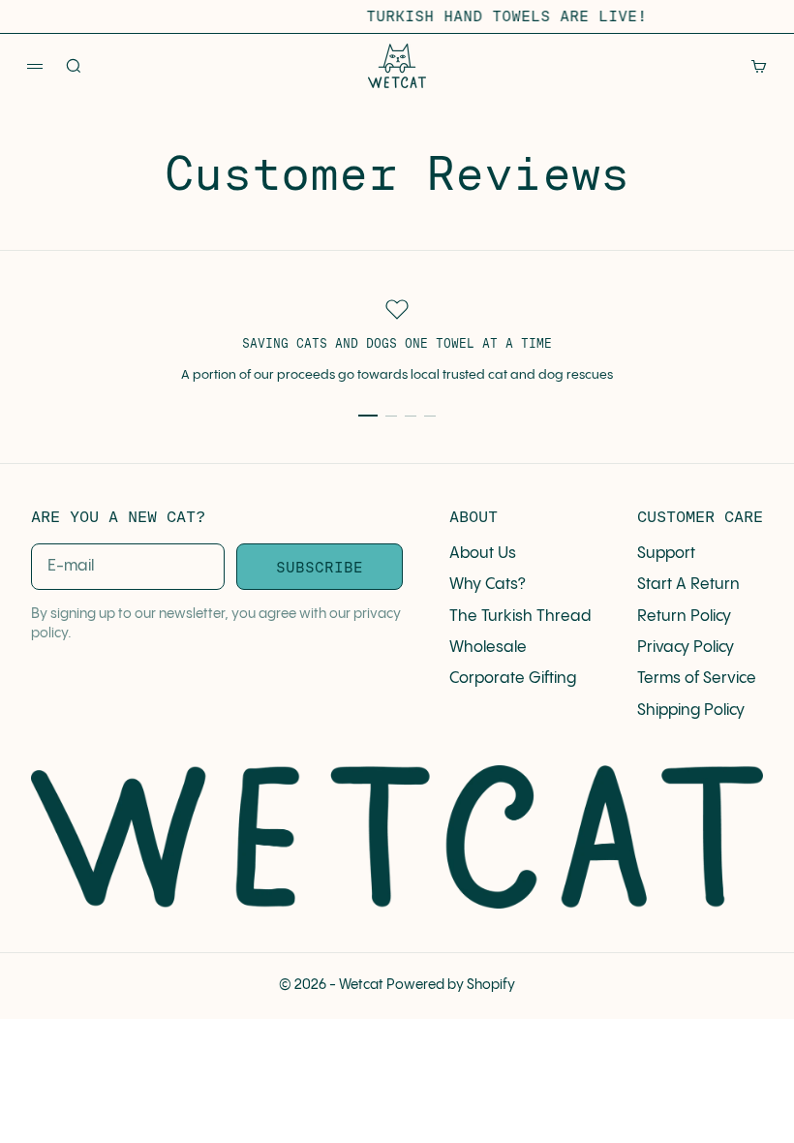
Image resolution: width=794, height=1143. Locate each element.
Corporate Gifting (512, 678)
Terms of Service (696, 678)
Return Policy (684, 616)
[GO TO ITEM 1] (368, 416)
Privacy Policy (685, 647)
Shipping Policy (691, 710)
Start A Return (688, 584)
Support (666, 553)
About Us (482, 553)
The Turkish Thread (520, 616)
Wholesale (488, 647)
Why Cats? (487, 584)
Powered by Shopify (450, 985)
